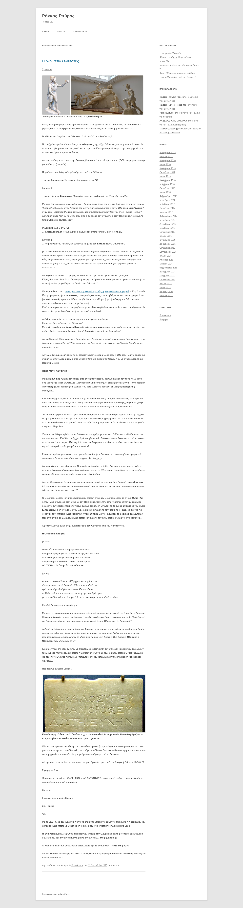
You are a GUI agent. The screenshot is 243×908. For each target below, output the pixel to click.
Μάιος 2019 (165, 176)
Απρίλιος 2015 (166, 260)
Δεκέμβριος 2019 (168, 168)
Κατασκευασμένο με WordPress (56, 894)
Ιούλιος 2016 (166, 236)
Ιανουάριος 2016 (167, 240)
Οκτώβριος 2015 (167, 248)
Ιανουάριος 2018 (167, 200)
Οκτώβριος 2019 (167, 172)
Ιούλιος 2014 (166, 283)
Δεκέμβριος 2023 (168, 152)
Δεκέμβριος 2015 (168, 244)
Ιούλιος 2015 (166, 256)
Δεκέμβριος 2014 (168, 271)
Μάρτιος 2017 (166, 212)
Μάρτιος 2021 (166, 156)
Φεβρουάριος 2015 (168, 267)
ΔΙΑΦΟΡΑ (61, 31)
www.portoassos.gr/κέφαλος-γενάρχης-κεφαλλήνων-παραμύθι (97, 291)
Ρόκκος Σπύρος (58, 15)
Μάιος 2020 (165, 164)
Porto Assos (80, 31)
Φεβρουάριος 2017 (168, 216)
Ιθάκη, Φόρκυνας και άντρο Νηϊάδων (177, 73)
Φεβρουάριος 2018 (168, 196)
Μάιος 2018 (165, 192)
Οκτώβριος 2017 (167, 208)
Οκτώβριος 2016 (167, 232)
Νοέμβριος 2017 (167, 204)
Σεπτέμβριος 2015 (168, 252)
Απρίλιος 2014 (166, 291)
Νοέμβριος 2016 (167, 228)
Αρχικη (45, 31)
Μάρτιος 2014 (166, 295)
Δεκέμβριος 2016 (168, 224)
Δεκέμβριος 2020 (168, 160)
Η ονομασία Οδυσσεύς (60, 61)
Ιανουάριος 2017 (167, 220)
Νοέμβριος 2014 (167, 275)
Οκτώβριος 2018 (167, 188)
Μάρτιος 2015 (166, 264)
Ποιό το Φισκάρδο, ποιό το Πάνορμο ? (178, 77)
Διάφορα (164, 319)
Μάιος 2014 (165, 287)
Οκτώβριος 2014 (167, 279)
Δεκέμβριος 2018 (168, 180)
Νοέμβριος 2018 (167, 184)
